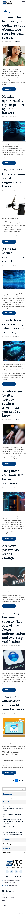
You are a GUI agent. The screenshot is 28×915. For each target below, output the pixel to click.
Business (18, 41)
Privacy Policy (11, 913)
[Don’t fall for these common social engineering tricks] (14, 204)
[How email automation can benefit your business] (14, 727)
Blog (3, 900)
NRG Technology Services (10, 798)
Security (18, 116)
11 (19, 780)
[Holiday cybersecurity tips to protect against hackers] (14, 131)
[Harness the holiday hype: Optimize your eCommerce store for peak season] (14, 56)
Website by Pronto (21, 913)
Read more (8, 89)
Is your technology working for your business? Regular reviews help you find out (14, 808)
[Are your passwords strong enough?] (14, 576)
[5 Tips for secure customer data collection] (14, 279)
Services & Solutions (8, 897)
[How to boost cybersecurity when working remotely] (14, 350)
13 (3, 783)
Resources (5, 903)
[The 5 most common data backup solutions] (14, 501)
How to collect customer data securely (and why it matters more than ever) (13, 821)
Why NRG (4, 895)
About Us (5, 905)
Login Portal (5, 908)
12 (22, 780)
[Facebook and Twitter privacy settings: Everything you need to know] (14, 434)
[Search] (23, 789)
